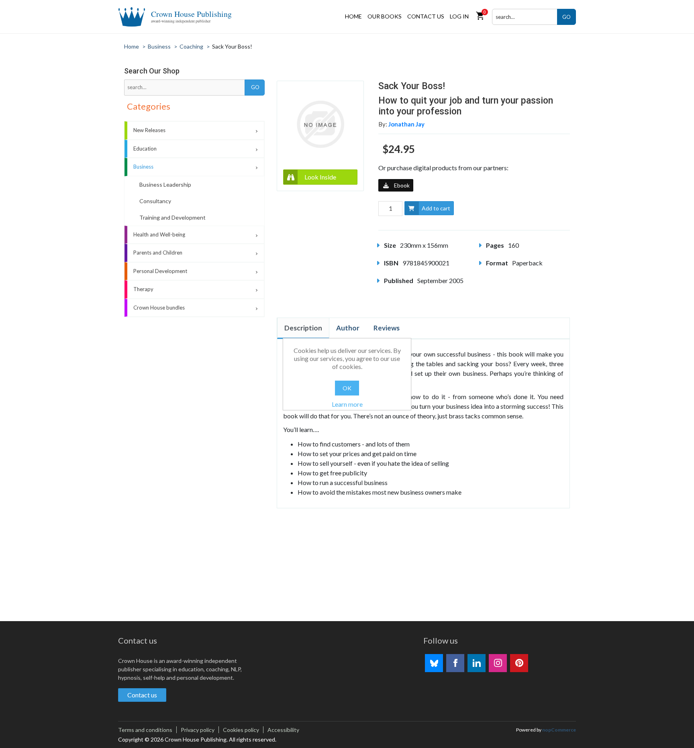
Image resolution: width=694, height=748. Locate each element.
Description (303, 328)
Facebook (455, 663)
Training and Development (172, 217)
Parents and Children (157, 252)
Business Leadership (165, 184)
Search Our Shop (152, 71)
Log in (459, 16)
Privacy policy (197, 729)
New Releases (149, 130)
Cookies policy (241, 729)
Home (353, 16)
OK (347, 388)
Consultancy (155, 201)
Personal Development (160, 271)
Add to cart (436, 208)
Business (143, 166)
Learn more (347, 404)
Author (347, 328)
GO (566, 17)
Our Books (384, 16)
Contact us (425, 16)
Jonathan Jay (406, 124)
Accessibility (283, 729)
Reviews (387, 328)
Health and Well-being (159, 234)
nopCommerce (559, 730)
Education (145, 148)
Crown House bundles (159, 307)
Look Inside (320, 177)
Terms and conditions (145, 729)
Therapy (143, 289)
